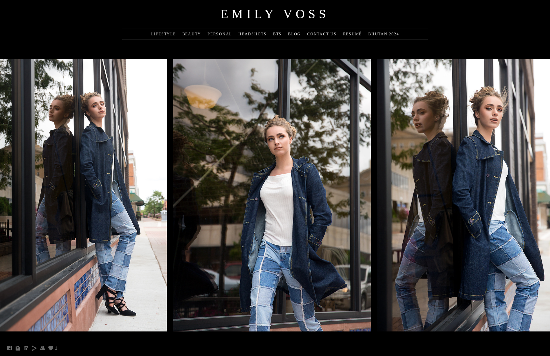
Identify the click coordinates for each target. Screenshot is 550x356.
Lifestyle (163, 34)
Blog (294, 34)
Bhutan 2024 (383, 34)
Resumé (352, 34)
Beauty (191, 34)
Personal (220, 34)
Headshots (252, 34)
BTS (277, 34)
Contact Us (322, 34)
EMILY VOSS (275, 14)
